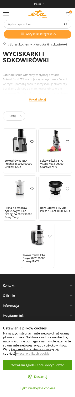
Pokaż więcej (37, 99)
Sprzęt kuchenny (21, 44)
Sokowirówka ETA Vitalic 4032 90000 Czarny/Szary (51, 164)
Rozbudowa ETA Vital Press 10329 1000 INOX (55, 209)
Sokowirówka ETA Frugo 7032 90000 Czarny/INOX (33, 258)
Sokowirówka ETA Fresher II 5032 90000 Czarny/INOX (18, 164)
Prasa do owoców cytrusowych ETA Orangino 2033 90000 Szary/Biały (18, 212)
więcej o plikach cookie (32, 353)
